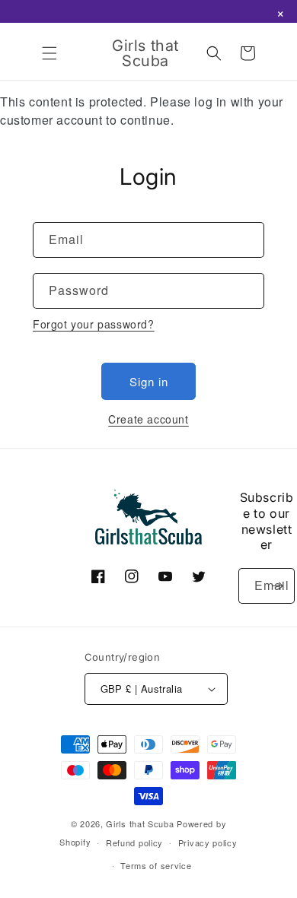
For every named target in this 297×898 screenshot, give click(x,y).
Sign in (148, 381)
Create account (148, 419)
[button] (49, 53)
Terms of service (155, 865)
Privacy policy (208, 842)
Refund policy (134, 842)
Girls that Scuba (140, 823)
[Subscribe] (277, 586)
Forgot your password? (94, 324)
